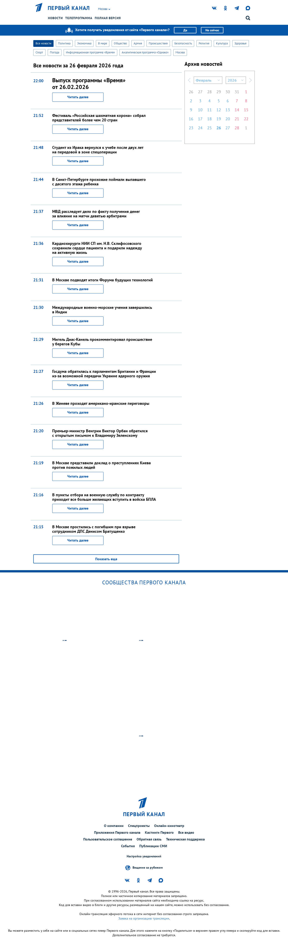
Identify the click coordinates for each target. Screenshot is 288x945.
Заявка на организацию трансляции (143, 918)
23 (191, 127)
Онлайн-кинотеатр (169, 825)
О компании (114, 825)
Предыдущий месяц (189, 80)
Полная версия (108, 18)
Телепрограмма (78, 18)
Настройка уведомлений (144, 856)
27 (200, 91)
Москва (180, 52)
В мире (102, 43)
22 (246, 118)
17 (200, 118)
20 (227, 118)
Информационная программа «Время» (90, 52)
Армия (138, 43)
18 (209, 118)
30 (227, 91)
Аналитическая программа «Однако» (145, 52)
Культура (222, 43)
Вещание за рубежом (148, 867)
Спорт (39, 52)
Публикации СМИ (153, 846)
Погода (54, 52)
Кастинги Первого (159, 832)
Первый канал (69, 8)
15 (246, 109)
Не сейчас (212, 30)
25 (209, 127)
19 (218, 118)
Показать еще (106, 559)
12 (218, 109)
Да (185, 30)
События (128, 846)
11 (209, 109)
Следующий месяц (250, 80)
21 (237, 118)
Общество (120, 43)
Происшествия (158, 43)
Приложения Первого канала (117, 832)
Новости (55, 18)
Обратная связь (149, 839)
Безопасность (183, 43)
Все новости (43, 43)
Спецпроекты (139, 825)
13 (227, 109)
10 (200, 109)
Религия (204, 43)
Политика (64, 43)
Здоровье (240, 43)
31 (237, 91)
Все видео (186, 832)
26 (191, 91)
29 (218, 91)
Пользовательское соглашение (107, 839)
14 (237, 109)
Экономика (84, 43)
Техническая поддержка (185, 839)
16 (191, 118)
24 (200, 127)
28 (209, 91)
